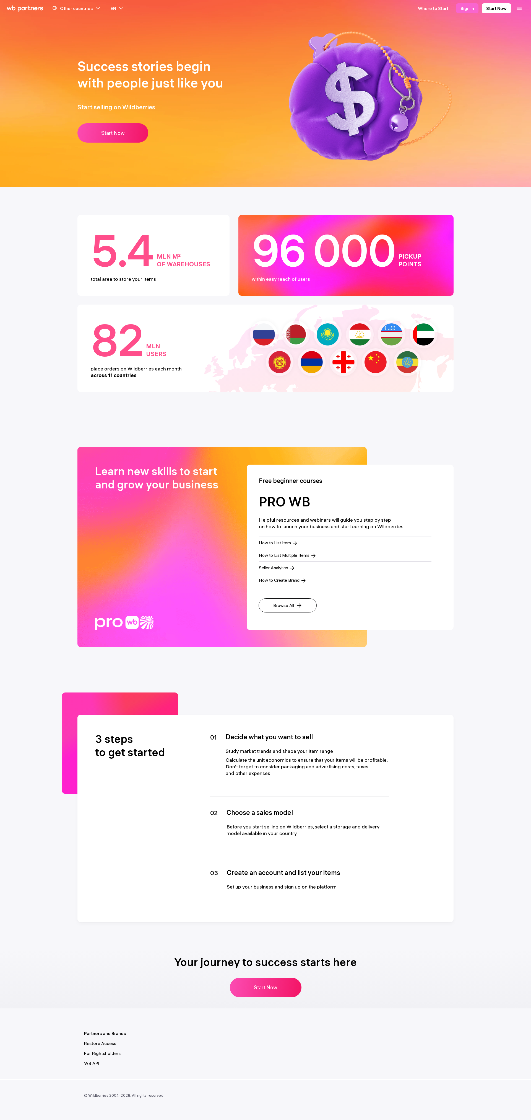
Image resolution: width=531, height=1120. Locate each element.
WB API (91, 1063)
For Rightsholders (102, 1053)
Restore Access (100, 1043)
